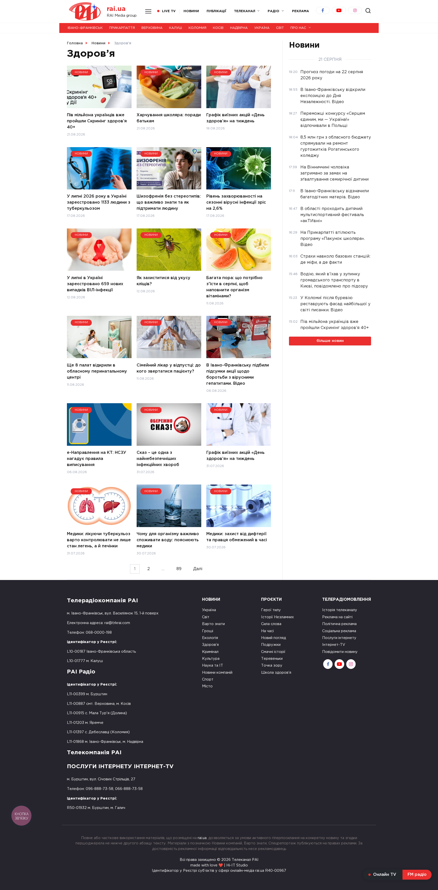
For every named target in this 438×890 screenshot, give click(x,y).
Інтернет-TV (333, 644)
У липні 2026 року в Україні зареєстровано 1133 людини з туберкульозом (98, 202)
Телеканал (244, 11)
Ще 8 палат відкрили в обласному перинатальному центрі (97, 371)
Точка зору (271, 665)
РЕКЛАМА (300, 11)
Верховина (151, 28)
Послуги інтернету (339, 638)
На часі (267, 631)
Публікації (216, 11)
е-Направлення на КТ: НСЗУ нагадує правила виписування (96, 459)
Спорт (207, 679)
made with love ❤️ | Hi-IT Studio (219, 865)
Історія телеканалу (339, 610)
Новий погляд (273, 638)
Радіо (273, 11)
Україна (261, 28)
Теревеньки (272, 658)
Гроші (207, 631)
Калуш (175, 28)
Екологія (210, 638)
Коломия (197, 28)
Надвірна (239, 28)
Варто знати (213, 624)
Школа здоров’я (276, 672)
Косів (218, 28)
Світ (280, 28)
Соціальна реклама (339, 631)
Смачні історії (273, 651)
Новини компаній (217, 672)
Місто (207, 686)
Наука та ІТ (212, 665)
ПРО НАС (298, 28)
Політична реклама (339, 624)
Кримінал (210, 651)
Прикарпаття (122, 28)
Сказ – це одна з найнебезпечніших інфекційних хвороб (158, 459)
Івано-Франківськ (85, 28)
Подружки (271, 644)
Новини (191, 11)
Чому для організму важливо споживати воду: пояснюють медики (168, 540)
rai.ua (116, 9)
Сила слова (271, 624)
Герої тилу (271, 610)
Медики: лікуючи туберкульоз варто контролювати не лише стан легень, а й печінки (99, 540)
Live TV (169, 11)
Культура (211, 658)
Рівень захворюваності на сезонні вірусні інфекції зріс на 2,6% (236, 202)
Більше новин (330, 340)
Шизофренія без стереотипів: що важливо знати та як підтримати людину (169, 202)
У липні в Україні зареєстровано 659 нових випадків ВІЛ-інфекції (95, 284)
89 (178, 569)
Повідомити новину (340, 651)
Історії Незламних (277, 617)
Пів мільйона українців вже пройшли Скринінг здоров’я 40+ (97, 121)
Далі (198, 569)
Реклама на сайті (337, 617)
